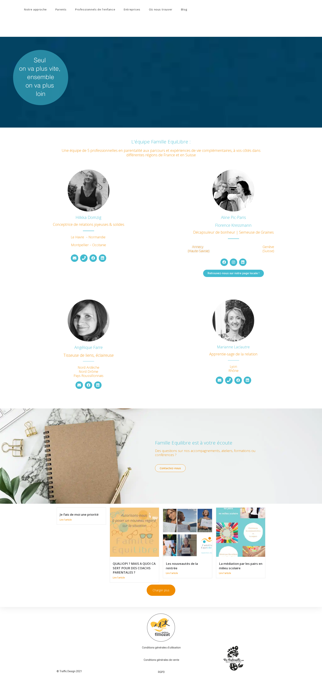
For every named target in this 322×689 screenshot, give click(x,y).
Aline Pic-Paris (233, 217)
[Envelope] (74, 258)
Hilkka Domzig (88, 217)
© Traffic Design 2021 (69, 671)
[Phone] (84, 258)
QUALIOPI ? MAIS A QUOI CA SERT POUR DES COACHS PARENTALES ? (134, 568)
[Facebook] (93, 258)
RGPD (161, 672)
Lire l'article (66, 519)
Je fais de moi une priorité (79, 514)
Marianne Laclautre (233, 346)
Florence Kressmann (233, 225)
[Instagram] (233, 262)
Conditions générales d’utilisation (161, 647)
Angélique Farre (88, 347)
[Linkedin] (102, 258)
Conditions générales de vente (161, 659)
